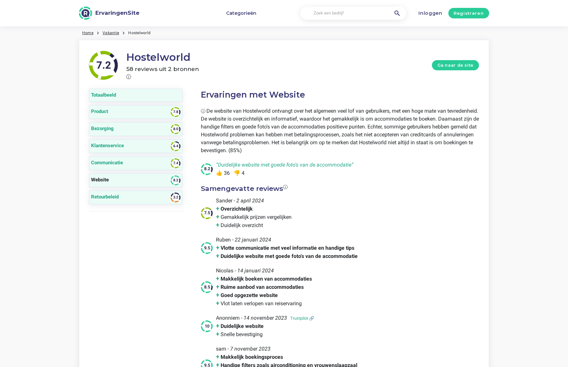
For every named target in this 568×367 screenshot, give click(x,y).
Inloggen (430, 13)
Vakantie (111, 33)
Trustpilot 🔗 (302, 318)
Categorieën (241, 13)
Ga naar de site (456, 65)
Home (87, 33)
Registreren (469, 13)
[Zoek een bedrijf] (397, 13)
